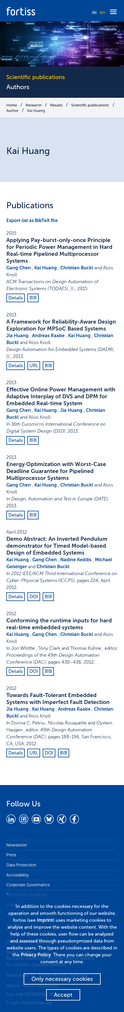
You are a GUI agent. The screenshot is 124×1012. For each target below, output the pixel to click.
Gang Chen (18, 268)
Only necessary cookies (62, 979)
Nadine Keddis (75, 559)
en (102, 12)
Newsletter (16, 845)
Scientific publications (90, 105)
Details (15, 298)
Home (11, 105)
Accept (63, 995)
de (94, 12)
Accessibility (17, 875)
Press (11, 854)
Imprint (45, 920)
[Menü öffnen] (113, 12)
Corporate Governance (28, 884)
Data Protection (21, 865)
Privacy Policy (36, 954)
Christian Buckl (76, 268)
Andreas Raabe (48, 335)
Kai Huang (36, 110)
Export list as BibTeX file (32, 220)
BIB (33, 298)
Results (56, 105)
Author (12, 110)
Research (34, 105)
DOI (33, 596)
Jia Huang (17, 335)
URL (33, 365)
